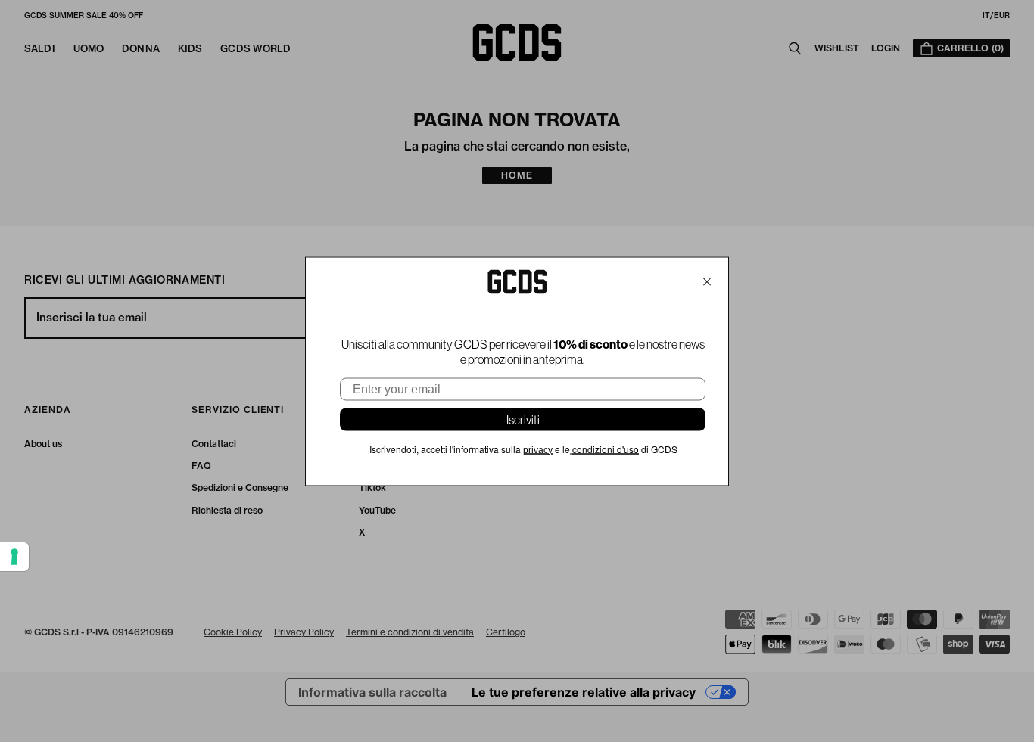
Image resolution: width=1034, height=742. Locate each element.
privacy (538, 449)
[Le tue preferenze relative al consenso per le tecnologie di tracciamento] (14, 556)
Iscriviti (523, 419)
